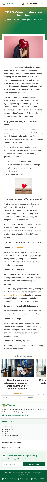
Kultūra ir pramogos (23, 20)
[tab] (23, 421)
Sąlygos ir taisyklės (23, 475)
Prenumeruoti (34, 464)
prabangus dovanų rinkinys (14, 295)
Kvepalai (19, 248)
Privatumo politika (37, 473)
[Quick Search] (23, 3)
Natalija (30, 397)
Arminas (9, 20)
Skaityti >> (17, 393)
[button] (4, 4)
